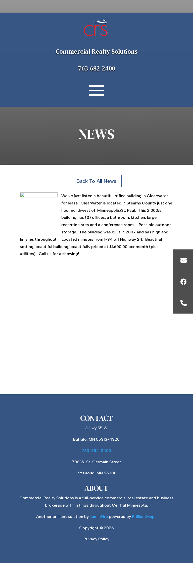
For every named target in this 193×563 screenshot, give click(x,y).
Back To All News (96, 181)
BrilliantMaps (144, 516)
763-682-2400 (96, 68)
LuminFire (99, 516)
